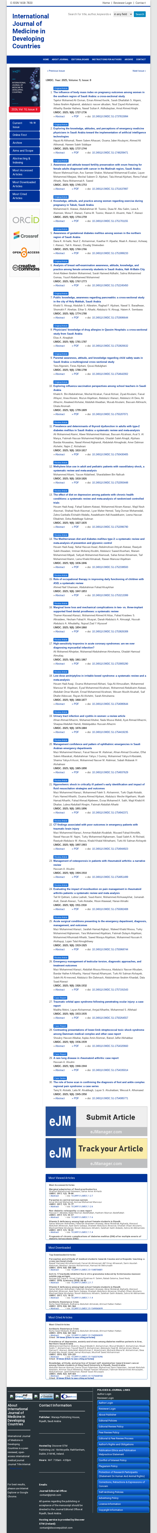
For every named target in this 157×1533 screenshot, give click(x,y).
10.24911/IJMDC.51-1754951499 (110, 877)
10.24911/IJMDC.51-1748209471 (110, 152)
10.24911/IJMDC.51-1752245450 (110, 285)
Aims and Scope (23, 150)
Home (107, 2)
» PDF (75, 116)
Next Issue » (139, 70)
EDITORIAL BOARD (80, 59)
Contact (141, 2)
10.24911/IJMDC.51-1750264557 (110, 1018)
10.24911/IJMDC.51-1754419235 (110, 732)
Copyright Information (111, 1509)
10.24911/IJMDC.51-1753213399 (110, 595)
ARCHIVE (129, 59)
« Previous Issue (56, 70)
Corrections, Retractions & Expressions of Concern (122, 1484)
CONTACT (141, 59)
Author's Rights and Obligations (116, 1444)
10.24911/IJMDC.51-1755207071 (110, 414)
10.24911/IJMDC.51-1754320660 (110, 1046)
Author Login (104, 1394)
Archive (17, 142)
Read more (16, 1468)
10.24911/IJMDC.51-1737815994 (110, 116)
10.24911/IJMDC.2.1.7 (82, 1282)
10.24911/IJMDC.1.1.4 (82, 1232)
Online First (20, 135)
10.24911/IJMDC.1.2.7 (82, 1196)
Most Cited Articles (20, 196)
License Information (110, 1504)
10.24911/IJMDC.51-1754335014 (110, 1070)
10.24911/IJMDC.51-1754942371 (110, 812)
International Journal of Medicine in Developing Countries (30, 31)
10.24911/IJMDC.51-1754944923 (110, 849)
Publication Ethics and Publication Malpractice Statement (117, 1452)
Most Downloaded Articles (24, 184)
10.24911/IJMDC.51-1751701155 (110, 221)
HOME (46, 59)
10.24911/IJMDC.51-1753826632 (110, 346)
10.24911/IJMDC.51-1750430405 (110, 454)
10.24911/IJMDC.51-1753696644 (110, 317)
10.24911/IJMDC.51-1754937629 (110, 772)
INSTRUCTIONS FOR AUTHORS (107, 59)
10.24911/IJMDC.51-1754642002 (110, 374)
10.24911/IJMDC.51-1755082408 (110, 909)
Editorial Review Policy (111, 1426)
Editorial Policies (108, 1420)
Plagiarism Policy (108, 1466)
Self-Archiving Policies (111, 1492)
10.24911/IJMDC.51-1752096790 (110, 527)
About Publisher (107, 1414)
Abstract (60, 116)
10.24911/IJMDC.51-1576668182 (87, 1376)
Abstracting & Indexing (21, 160)
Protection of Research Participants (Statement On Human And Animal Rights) (122, 1474)
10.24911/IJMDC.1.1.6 (82, 1217)
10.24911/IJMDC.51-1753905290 (110, 663)
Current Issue (24, 125)
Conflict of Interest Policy (112, 1460)
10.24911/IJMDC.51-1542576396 (87, 1357)
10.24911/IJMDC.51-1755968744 (110, 949)
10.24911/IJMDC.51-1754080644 (110, 704)
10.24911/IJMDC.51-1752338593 (110, 567)
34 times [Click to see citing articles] (75, 1337)
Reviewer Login (124, 2)
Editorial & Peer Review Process (116, 1438)
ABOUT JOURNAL (60, 59)
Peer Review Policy (109, 1432)
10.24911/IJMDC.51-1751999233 (110, 253)
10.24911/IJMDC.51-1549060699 (87, 1308)
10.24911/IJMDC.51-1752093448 (110, 482)
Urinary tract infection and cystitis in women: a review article (89, 716)
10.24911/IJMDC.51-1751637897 (110, 189)
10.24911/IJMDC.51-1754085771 (110, 1098)
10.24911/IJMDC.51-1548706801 (87, 1270)
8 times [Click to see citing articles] (75, 1359)
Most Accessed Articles (23, 172)
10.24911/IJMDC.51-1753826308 (110, 631)
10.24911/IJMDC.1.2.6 (82, 1206)
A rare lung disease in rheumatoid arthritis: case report (86, 1058)
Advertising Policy (108, 1498)
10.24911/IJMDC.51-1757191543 (110, 989)
